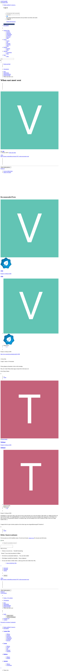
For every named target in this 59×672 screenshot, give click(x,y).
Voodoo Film (6, 30)
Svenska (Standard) (11, 617)
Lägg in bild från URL (11, 563)
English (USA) (10, 615)
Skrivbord (5, 568)
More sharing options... (6, 167)
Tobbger (3, 442)
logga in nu (31, 538)
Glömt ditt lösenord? (11, 21)
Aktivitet (5, 51)
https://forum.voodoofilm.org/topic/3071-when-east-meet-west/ (15, 156)
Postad (6, 273)
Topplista (8, 44)
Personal (8, 43)
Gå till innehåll (4, 1)
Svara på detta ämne (8, 171)
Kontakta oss (6, 618)
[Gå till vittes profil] (29, 148)
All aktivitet (9, 52)
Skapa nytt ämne (7, 172)
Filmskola (8, 33)
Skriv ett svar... (4, 548)
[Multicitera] (4, 376)
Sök (7, 42)
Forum (4, 39)
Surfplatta (5, 569)
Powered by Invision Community (8, 622)
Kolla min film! (12, 152)
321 (7, 508)
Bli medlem (6, 25)
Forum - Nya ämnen (8, 598)
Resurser (8, 37)
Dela (2, 155)
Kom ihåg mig (9, 17)
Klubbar (5, 47)
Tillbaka (8, 634)
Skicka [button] (5, 575)
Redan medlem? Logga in (9, 5)
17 (6, 346)
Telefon (5, 570)
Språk (4, 614)
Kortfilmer (8, 35)
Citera (4, 377)
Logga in (8, 19)
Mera (7, 38)
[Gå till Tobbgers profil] (29, 438)
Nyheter (8, 31)
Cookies (5, 619)
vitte (3, 151)
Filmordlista (9, 34)
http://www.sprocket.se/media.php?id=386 (10, 354)
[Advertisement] (29, 185)
